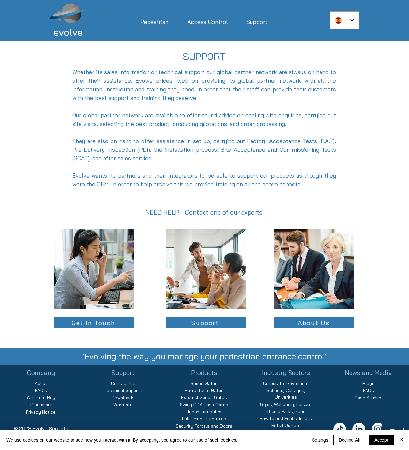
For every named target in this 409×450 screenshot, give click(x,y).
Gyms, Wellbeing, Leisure (286, 404)
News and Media (368, 373)
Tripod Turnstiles (204, 412)
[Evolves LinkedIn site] (358, 429)
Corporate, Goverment (286, 383)
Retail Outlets (286, 425)
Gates (217, 390)
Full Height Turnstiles (204, 419)
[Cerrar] (401, 440)
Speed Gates (204, 383)
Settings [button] (320, 440)
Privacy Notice (41, 412)
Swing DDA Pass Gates (204, 405)
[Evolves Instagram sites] (378, 429)
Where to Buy (41, 397)
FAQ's (41, 390)
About (41, 383)
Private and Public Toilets (286, 418)
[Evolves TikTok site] (339, 429)
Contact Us (123, 383)
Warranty (123, 405)
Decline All (349, 440)
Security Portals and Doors (204, 426)
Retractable (198, 390)
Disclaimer (41, 405)
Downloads (123, 397)
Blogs (368, 383)
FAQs (368, 390)
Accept (381, 440)
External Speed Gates (204, 397)
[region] (94, 279)
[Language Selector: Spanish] (344, 20)
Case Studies (368, 397)
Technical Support (123, 390)
